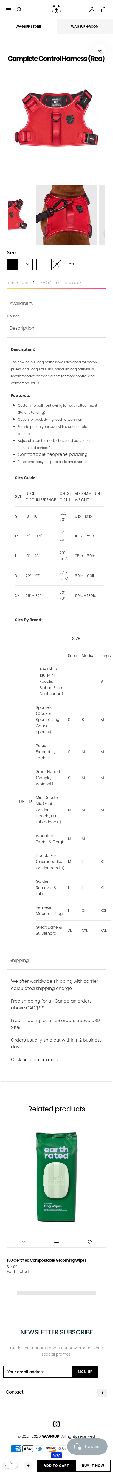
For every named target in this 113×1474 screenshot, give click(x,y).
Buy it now (93, 1465)
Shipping (19, 960)
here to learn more (40, 1059)
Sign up (85, 1371)
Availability (21, 303)
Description (22, 328)
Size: (14, 252)
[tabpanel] (56, 119)
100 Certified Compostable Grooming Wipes (46, 1260)
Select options (56, 1242)
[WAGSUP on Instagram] (56, 1424)
